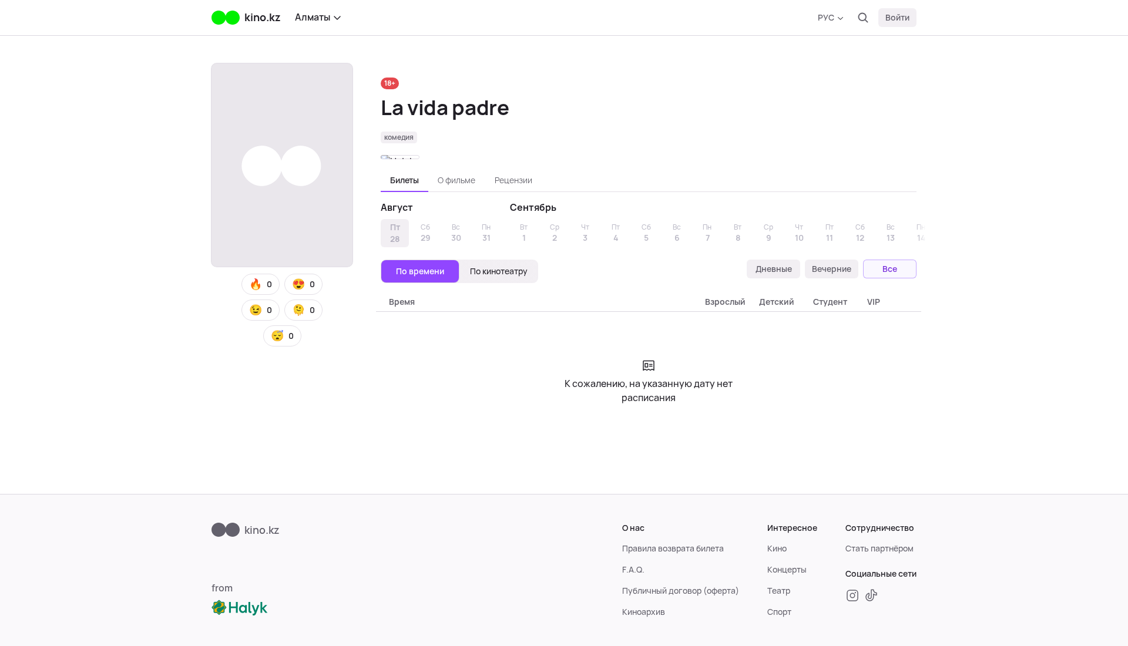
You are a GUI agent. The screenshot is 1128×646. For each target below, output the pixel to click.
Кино (777, 548)
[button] (260, 284)
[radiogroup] (459, 271)
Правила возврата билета (673, 548)
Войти (897, 17)
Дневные (774, 269)
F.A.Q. (633, 569)
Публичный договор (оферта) (680, 591)
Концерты (787, 569)
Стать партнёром (879, 548)
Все (889, 269)
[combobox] (830, 17)
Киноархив (643, 612)
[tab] (404, 180)
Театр (778, 591)
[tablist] (648, 180)
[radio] (420, 271)
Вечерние (831, 269)
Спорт (779, 612)
